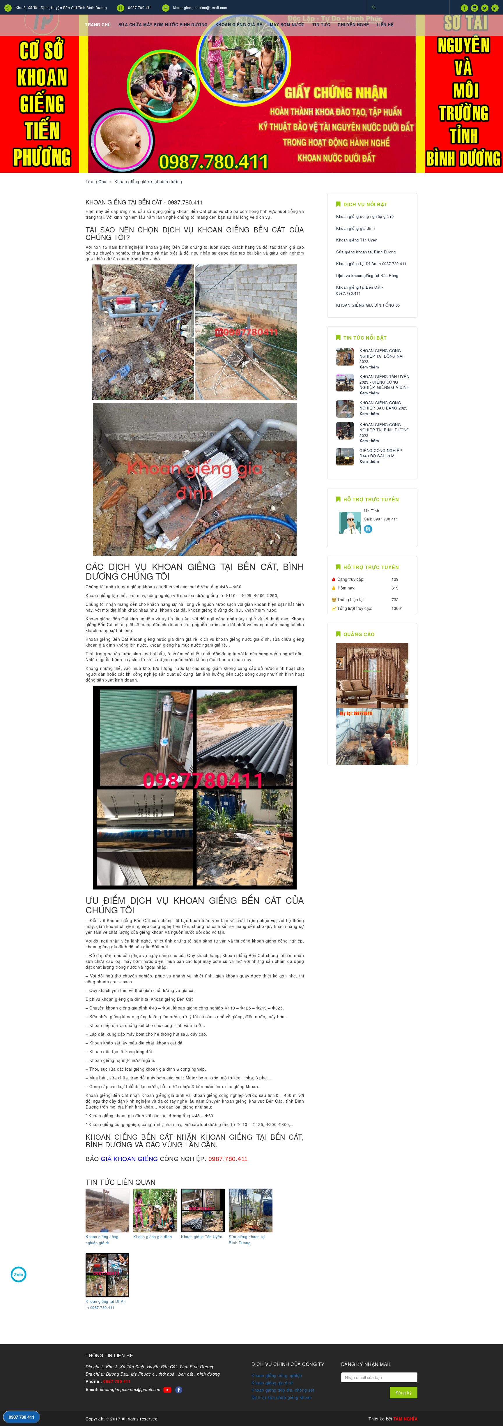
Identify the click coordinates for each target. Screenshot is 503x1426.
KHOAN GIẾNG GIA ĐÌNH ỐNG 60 (368, 305)
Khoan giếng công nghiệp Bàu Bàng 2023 (383, 405)
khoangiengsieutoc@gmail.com (200, 7)
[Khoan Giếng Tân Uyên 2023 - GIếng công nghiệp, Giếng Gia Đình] (345, 382)
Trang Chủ (96, 181)
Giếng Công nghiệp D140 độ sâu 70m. (380, 453)
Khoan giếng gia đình (152, 1236)
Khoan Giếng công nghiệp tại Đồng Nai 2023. (381, 356)
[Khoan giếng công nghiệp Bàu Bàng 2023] (345, 409)
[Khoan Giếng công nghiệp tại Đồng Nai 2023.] (345, 357)
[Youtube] (493, 7)
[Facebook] (463, 7)
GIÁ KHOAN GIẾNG (129, 1158)
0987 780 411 (140, 7)
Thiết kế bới (393, 1419)
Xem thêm (369, 367)
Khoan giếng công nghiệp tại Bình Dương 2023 (384, 430)
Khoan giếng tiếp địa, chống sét (283, 1390)
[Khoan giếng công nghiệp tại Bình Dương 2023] (345, 431)
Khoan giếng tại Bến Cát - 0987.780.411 (359, 290)
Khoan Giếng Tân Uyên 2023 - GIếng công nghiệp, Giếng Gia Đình (384, 382)
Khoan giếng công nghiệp (277, 1375)
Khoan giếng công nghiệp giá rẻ (102, 1239)
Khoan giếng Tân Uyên (201, 1236)
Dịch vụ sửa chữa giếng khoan (282, 1397)
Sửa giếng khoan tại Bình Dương (247, 1239)
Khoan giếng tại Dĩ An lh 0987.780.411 (106, 1304)
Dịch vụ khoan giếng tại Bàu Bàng (367, 275)
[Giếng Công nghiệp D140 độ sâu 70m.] (345, 456)
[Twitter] (483, 7)
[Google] (473, 7)
